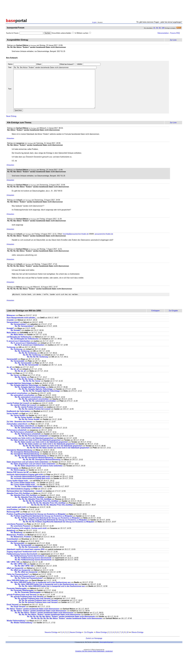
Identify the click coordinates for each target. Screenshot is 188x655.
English (94, 22)
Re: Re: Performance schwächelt (27, 434)
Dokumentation (163, 33)
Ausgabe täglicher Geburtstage (19, 383)
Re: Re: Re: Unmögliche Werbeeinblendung (36, 458)
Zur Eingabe (88, 632)
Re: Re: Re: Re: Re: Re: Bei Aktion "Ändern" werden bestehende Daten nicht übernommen (66, 618)
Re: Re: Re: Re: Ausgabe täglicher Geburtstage (41, 391)
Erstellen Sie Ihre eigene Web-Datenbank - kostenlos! (94, 651)
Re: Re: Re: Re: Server (31, 381)
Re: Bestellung (16, 532)
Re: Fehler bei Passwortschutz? (23, 576)
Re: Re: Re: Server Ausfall (29, 419)
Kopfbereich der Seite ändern (18, 411)
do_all (9, 367)
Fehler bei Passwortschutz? (18, 574)
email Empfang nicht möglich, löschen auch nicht (26, 528)
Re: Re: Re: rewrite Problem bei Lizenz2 (34, 409)
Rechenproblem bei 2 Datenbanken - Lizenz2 (24, 491)
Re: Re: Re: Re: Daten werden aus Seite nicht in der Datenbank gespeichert (52, 446)
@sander (10, 320)
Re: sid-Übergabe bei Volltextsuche (24, 339)
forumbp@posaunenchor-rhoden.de (76, 234)
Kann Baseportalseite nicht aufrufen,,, (22, 318)
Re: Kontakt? (16, 330)
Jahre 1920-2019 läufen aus (17, 580)
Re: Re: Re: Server (26, 379)
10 (154, 28)
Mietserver (11, 315)
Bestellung (11, 530)
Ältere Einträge (101, 632)
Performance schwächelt (16, 430)
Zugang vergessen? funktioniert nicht (21, 552)
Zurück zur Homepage (94, 638)
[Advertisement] (94, 8)
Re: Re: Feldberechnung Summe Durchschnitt (33, 558)
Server (9, 373)
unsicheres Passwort (15, 524)
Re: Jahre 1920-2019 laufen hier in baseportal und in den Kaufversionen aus (40, 582)
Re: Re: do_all (20, 371)
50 (160, 28)
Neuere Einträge (76, 632)
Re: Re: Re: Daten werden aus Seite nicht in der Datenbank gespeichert (47, 444)
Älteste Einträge (137, 632)
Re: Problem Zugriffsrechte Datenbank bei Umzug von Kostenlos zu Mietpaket (41, 516)
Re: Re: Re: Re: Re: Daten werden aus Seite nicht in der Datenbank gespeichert (58, 448)
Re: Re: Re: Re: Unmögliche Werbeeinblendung (41, 460)
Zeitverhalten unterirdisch (17, 424)
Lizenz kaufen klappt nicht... (18, 481)
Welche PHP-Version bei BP (18, 472)
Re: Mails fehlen (17, 334)
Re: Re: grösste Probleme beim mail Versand (32, 598)
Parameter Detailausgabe (16, 588)
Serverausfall (12, 359)
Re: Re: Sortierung (22, 351)
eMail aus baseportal (15, 568)
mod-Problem (12, 509)
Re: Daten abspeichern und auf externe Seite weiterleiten (33, 464)
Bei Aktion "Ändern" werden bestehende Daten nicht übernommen (33, 609)
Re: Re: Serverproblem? (24, 326)
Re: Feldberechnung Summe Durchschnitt (27, 556)
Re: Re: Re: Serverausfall (28, 365)
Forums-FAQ (175, 33)
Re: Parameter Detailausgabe (22, 590)
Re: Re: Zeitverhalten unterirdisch (28, 428)
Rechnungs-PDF (13, 512)
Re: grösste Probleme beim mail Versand (27, 596)
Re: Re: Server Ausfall (23, 417)
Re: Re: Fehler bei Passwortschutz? (29, 578)
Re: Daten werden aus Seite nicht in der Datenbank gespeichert (35, 440)
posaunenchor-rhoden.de (104, 234)
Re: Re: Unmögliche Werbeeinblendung (30, 456)
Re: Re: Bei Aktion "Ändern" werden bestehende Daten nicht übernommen (44, 613)
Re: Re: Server (20, 377)
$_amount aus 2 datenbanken (18, 341)
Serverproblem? (13, 322)
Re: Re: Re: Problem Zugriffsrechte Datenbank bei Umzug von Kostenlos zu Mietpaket (53, 520)
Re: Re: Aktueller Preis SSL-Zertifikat (29, 497)
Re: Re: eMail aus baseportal (26, 572)
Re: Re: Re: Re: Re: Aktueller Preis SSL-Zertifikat (46, 503)
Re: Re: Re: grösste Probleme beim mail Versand (38, 600)
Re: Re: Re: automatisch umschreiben (34, 399)
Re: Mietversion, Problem (21, 537)
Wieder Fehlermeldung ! (16, 621)
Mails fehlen (11, 333)
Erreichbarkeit (12, 539)
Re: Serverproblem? (19, 324)
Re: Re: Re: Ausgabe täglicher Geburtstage (36, 389)
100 (163, 28)
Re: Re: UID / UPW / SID (24, 566)
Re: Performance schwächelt (22, 432)
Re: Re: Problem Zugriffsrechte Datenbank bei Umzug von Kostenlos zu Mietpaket (47, 518)
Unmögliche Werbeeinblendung (19, 450)
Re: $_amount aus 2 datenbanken (24, 343)
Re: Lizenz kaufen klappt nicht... (23, 483)
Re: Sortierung (16, 349)
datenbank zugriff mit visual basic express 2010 (25, 549)
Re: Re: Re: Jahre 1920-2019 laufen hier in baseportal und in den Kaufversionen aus (52, 586)
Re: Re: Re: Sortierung (28, 353)
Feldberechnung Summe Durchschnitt (22, 554)
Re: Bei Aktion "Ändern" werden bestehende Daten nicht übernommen (38, 611)
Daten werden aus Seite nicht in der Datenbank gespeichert (30, 438)
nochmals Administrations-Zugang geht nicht (25, 474)
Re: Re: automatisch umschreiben (28, 397)
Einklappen (155, 311)
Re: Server (15, 375)
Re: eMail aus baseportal (20, 570)
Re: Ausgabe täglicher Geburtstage (24, 385)
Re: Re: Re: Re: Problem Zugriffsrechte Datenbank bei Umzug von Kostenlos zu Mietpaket (58, 522)
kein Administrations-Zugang (18, 489)
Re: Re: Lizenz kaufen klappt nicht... (29, 486)
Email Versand (12, 605)
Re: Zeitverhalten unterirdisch (22, 426)
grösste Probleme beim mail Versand (21, 595)
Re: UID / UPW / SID (18, 564)
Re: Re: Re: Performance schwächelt (33, 436)
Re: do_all (15, 369)
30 (157, 28)
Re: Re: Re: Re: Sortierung (37, 357)
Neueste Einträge (51, 632)
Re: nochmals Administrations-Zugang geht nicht (30, 476)
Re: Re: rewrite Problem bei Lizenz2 (29, 407)
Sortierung (11, 347)
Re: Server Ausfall (18, 415)
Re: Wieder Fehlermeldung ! (22, 623)
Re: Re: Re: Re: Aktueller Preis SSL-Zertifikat (40, 501)
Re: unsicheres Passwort (20, 526)
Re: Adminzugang (18, 470)
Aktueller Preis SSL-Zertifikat (18, 493)
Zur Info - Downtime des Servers (19, 422)
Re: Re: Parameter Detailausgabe (28, 592)
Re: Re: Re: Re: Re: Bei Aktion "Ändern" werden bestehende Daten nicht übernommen (61, 616)
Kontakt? (10, 328)
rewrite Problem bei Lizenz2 (18, 403)
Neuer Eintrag (11, 116)
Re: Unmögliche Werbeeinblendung (25, 452)
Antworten (10, 138)
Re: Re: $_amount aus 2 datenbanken (29, 345)
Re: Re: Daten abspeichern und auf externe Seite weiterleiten (39, 466)
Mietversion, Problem (15, 535)
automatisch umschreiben (17, 393)
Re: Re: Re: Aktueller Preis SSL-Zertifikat (35, 499)
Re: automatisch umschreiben (22, 395)
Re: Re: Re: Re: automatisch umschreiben (39, 401)
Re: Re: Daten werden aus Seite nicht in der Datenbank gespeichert (41, 442)
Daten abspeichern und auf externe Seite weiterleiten (27, 462)
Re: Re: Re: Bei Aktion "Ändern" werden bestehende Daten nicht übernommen (50, 614)
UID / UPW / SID (13, 562)
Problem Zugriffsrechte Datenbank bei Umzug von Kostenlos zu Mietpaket (36, 514)
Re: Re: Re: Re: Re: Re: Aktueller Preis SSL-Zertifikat (52, 505)
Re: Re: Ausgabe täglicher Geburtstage (30, 387)
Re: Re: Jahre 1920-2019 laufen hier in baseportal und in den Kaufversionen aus (46, 584)
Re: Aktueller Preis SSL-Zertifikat (24, 495)
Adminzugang (12, 468)
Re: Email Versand (18, 606)
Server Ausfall (12, 414)
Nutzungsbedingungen (106, 642)
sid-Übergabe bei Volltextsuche (19, 337)
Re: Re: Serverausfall (23, 363)
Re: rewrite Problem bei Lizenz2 (23, 405)
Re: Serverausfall (17, 361)
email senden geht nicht (16, 507)
